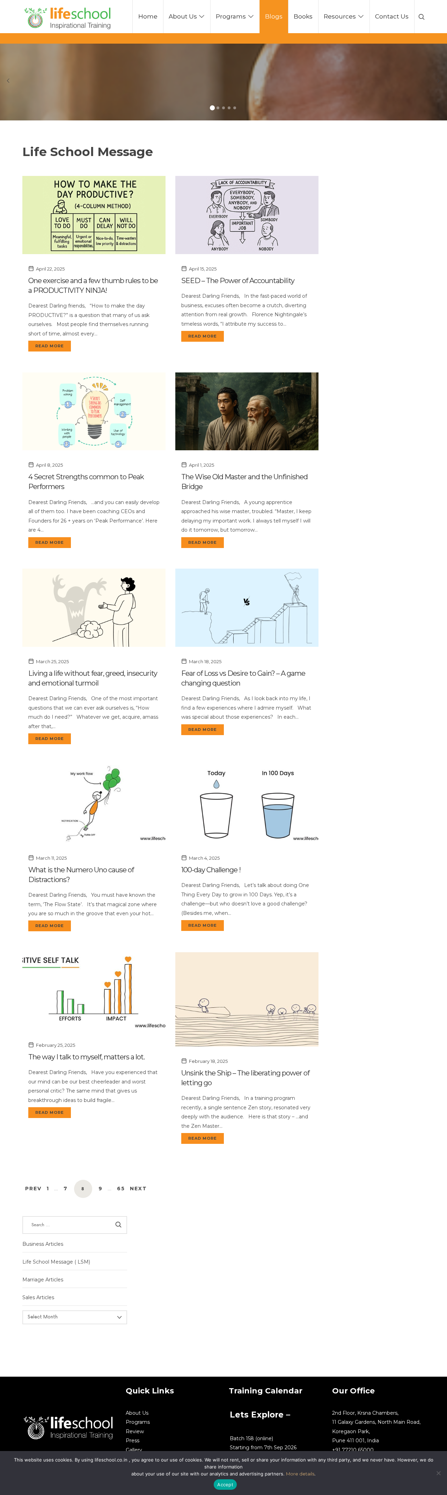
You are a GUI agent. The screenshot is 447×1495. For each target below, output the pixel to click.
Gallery (134, 1450)
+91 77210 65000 (353, 1450)
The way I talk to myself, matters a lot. (86, 1057)
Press (132, 1440)
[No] (438, 1473)
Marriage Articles (42, 1279)
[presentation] (8, 81)
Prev (33, 1188)
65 (121, 1188)
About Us (137, 1413)
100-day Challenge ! (211, 870)
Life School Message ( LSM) (56, 1262)
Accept (225, 1484)
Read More (49, 345)
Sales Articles (38, 1297)
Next (138, 1188)
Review (135, 1431)
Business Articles (42, 1244)
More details (300, 1474)
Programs (138, 1422)
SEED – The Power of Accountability (237, 280)
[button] (212, 107)
